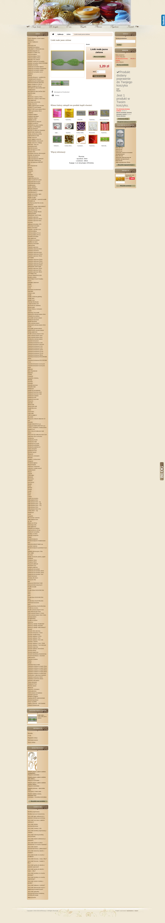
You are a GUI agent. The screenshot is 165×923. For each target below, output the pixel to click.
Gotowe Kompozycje (33, 705)
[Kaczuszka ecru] (104, 113)
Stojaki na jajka (32, 197)
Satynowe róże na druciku (35, 436)
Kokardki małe (32, 386)
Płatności (98, 28)
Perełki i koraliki (32, 586)
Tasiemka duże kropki (34, 664)
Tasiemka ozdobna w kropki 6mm (37, 673)
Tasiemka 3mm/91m (33, 250)
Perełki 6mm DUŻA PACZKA (35, 597)
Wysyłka (83, 28)
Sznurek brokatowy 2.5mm (35, 632)
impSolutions (130, 910)
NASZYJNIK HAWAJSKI (34, 132)
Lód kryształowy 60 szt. (34, 234)
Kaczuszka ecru (104, 119)
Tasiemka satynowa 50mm (35, 265)
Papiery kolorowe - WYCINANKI (36, 703)
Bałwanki (30, 372)
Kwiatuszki (31, 388)
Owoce (30, 286)
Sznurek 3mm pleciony (34, 631)
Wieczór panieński (33, 128)
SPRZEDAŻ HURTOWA (34, 215)
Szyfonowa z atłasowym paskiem (37, 675)
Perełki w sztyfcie (32, 620)
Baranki (30, 487)
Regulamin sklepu (32, 737)
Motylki (30, 484)
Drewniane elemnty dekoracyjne (36, 153)
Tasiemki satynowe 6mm (34, 220)
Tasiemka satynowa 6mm (35, 252)
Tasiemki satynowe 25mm (35, 218)
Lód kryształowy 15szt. (34, 56)
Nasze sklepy (31, 742)
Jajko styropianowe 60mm (123, 162)
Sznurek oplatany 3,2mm (34, 636)
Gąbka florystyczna (33, 178)
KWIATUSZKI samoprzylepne (36, 330)
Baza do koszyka (32, 148)
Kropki (29, 662)
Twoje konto (36, 28)
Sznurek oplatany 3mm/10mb (36, 648)
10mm (29, 588)
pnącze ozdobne (34, 775)
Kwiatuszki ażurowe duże (35, 392)
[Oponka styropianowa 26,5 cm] (69, 126)
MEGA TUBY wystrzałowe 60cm (36, 109)
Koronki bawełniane (33, 700)
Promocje (125, 170)
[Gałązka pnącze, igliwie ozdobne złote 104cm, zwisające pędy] (32, 756)
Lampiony (30, 112)
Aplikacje (30, 369)
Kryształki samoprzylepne (35, 318)
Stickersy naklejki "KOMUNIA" (36, 623)
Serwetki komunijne (33, 236)
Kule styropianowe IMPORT (35, 162)
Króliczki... (56, 145)
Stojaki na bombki (32, 195)
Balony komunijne (32, 227)
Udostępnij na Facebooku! (62, 92)
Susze (29, 280)
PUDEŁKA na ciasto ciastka (35, 125)
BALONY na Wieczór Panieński (36, 130)
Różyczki (30, 401)
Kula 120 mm (119, 155)
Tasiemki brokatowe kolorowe (36, 344)
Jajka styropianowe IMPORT (36, 158)
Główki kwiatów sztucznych (35, 141)
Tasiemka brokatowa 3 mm (35, 342)
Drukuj (57, 95)
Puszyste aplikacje (33, 563)
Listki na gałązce (32, 415)
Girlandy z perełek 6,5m (34, 229)
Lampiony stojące (32, 118)
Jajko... (57, 132)
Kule (29, 164)
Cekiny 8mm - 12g (33, 510)
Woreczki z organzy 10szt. (35, 96)
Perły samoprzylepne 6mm (35, 337)
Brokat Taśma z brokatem (35, 309)
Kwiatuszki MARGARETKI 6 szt (36, 425)
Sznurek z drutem (33, 641)
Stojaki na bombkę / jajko (34, 194)
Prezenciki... (92, 132)
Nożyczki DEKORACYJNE (35, 583)
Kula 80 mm (119, 149)
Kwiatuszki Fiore (32, 450)
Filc (29, 549)
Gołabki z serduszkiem (34, 459)
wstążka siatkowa (33, 567)
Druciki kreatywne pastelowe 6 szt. (37, 547)
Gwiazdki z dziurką (33, 378)
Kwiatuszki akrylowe (33, 319)
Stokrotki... (104, 145)
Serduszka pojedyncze (34, 447)
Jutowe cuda (31, 293)
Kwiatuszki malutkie (33, 395)
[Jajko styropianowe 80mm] (57, 126)
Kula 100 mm (119, 147)
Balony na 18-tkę (32, 523)
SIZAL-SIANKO (32, 187)
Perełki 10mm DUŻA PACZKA (36, 590)
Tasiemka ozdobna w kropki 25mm (37, 670)
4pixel (136, 910)
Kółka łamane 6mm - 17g (34, 505)
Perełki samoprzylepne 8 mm (36, 333)
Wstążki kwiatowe (33, 188)
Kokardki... (80, 119)
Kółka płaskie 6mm (33, 519)
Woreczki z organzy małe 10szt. (36, 98)
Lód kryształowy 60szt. (34, 57)
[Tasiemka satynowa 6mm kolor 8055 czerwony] (92, 139)
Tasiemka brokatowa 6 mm (35, 346)
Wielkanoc (30, 204)
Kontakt (130, 28)
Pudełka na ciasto (32, 242)
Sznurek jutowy (32, 650)
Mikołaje (30, 379)
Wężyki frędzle (32, 464)
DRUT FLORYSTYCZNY (35, 180)
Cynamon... (80, 145)
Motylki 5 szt (31, 429)
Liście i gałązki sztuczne (34, 139)
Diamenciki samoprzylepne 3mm (37, 325)
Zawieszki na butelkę (33, 532)
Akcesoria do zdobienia (34, 305)
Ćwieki (29, 310)
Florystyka (31, 176)
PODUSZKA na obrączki (34, 121)
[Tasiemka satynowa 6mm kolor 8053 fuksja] (57, 113)
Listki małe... (41, 715)
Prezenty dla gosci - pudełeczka (36, 77)
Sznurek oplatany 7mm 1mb (35, 639)
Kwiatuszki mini (32, 397)
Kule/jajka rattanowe (33, 282)
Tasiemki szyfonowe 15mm (35, 677)
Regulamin (114, 28)
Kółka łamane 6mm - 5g (34, 502)
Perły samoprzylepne (33, 323)
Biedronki (30, 477)
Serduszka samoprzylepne (35, 339)
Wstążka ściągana (33, 696)
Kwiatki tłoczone (32, 408)
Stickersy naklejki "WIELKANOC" (37, 206)
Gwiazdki (30, 171)
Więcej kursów (32, 897)
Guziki (29, 326)
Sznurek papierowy (33, 652)
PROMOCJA (31, 201)
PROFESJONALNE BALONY (36, 82)
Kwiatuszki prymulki (33, 399)
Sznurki (30, 629)
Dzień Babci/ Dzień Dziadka (35, 279)
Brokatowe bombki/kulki (34, 289)
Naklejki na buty (32, 119)
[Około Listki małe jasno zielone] (32, 718)
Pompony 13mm (32, 560)
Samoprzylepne (32, 617)
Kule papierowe (32, 100)
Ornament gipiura (32, 463)
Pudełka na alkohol (33, 123)
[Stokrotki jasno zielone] (104, 139)
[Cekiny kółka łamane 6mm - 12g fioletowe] (81, 126)
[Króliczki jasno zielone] (57, 139)
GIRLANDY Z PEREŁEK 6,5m (36, 49)
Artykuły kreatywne (33, 535)
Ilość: (94, 71)
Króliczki (30, 480)
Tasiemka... (57, 119)
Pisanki (30, 489)
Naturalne (30, 291)
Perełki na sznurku (33, 608)
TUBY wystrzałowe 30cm (35, 111)
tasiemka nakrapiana (33, 680)
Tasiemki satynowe (33, 217)
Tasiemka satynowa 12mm (35, 254)
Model (88, 44)
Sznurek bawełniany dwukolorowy (37, 654)
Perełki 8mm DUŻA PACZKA (35, 601)
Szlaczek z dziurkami (34, 466)
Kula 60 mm (119, 151)
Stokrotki (30, 402)
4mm (29, 593)
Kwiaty (29, 284)
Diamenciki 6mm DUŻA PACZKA (36, 606)
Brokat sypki (31, 307)
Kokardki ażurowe (33, 385)
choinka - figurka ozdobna (37, 797)
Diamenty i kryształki (33, 312)
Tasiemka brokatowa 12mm (35, 349)
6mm (29, 595)
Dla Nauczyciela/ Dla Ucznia (35, 203)
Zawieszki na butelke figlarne (36, 66)
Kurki (29, 494)
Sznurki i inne (31, 151)
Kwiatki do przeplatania (34, 390)
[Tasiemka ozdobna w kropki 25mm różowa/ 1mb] (92, 113)
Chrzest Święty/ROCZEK (35, 275)
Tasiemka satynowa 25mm (35, 259)
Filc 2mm (30, 555)
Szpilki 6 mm (31, 300)
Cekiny (30, 496)
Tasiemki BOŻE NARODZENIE (36, 698)
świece (30, 95)
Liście (29, 287)
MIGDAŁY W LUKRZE (34, 59)
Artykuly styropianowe (34, 155)
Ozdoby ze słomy (32, 533)
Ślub (29, 43)
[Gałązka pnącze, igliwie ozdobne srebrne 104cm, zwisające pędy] (32, 765)
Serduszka (31, 438)
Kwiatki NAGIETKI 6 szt (34, 424)
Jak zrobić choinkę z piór (35, 828)
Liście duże (31, 411)
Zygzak (30, 473)
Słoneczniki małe (32, 406)
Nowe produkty (38, 748)
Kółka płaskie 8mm (33, 500)
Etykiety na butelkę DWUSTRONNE (37, 63)
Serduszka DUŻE (32, 440)
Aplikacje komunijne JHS (34, 224)
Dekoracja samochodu (34, 102)
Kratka (29, 661)
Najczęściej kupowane (125, 125)
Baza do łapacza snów (34, 149)
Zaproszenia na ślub (33, 135)
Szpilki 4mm (31, 298)
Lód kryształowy (32, 54)
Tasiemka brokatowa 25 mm (35, 351)
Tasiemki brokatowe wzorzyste (36, 364)
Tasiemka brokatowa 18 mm (35, 353)
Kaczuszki (31, 479)
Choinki (30, 374)
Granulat (30, 174)
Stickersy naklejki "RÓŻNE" (35, 625)
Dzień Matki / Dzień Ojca (34, 208)
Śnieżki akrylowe (32, 576)
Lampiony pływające (33, 116)
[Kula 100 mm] (120, 133)
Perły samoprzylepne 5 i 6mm (36, 613)
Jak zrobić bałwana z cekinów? (36, 885)
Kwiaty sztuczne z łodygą (35, 142)
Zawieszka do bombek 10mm (36, 570)
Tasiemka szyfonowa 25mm (35, 678)
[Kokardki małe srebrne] (81, 113)
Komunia (30, 222)
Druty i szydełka (32, 701)
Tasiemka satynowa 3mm (35, 249)
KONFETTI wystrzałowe (34, 107)
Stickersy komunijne (33, 243)
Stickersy (30, 622)
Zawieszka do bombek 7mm (35, 574)
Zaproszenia (31, 245)
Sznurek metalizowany (34, 634)
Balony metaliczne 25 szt (34, 86)
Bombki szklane (32, 277)
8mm (29, 599)
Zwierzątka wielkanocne (34, 160)
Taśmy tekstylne (32, 448)
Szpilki (29, 295)
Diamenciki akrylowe (33, 602)
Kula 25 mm (119, 160)
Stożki (29, 172)
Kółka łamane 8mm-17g (34, 509)
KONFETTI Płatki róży (34, 52)
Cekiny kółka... (80, 132)
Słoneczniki (31, 404)
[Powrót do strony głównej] (53, 34)
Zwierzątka (31, 475)
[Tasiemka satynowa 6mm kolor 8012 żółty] (69, 113)
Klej (29, 581)
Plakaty (30, 75)
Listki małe (31, 413)
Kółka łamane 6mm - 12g (34, 503)
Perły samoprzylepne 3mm (35, 335)
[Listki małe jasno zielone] (55, 83)
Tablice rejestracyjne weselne (36, 105)
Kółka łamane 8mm (33, 507)
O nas (68, 28)
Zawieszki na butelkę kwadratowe (37, 68)
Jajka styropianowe (33, 157)
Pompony (30, 558)
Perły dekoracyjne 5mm (34, 611)
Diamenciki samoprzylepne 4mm (37, 314)
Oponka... (68, 132)
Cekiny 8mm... (69, 145)
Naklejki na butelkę (33, 65)
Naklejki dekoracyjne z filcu (35, 551)
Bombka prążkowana (33, 811)
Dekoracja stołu (32, 524)
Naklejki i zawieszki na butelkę (36, 61)
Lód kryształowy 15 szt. (34, 233)
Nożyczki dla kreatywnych (35, 585)
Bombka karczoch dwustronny (36, 814)
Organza (30, 73)
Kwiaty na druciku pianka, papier (36, 556)
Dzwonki (30, 169)
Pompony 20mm (32, 562)
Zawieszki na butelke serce (35, 72)
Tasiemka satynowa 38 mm (35, 263)
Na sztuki (30, 417)
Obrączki (30, 461)
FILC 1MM (31, 553)
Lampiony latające (33, 114)
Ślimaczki (30, 454)
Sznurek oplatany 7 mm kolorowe (37, 645)
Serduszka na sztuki (33, 443)
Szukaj (119, 44)
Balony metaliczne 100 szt (35, 84)
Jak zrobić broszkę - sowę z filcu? (37, 858)
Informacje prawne (33, 740)
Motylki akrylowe (32, 321)
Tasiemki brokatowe (33, 341)
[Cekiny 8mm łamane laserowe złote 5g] (69, 139)
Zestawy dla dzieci (33, 578)
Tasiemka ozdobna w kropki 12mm (37, 666)
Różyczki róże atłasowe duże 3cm (37, 434)
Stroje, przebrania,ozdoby (35, 134)
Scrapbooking (31, 618)
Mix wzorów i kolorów (34, 517)
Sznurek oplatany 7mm (34, 638)
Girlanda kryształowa (33, 47)
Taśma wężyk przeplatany (35, 693)
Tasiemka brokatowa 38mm (35, 355)
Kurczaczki (31, 482)
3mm (29, 592)
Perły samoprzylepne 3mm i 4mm (37, 615)
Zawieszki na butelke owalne (35, 70)
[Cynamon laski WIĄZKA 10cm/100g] (81, 139)
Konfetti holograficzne (34, 50)
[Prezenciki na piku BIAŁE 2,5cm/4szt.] (92, 126)
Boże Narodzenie (32, 165)
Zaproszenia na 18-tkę (34, 530)
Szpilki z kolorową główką (35, 296)
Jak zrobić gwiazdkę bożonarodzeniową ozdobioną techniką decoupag (36, 893)
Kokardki (30, 383)
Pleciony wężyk (32, 452)
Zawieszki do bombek (34, 569)
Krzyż (29, 493)
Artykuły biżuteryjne (33, 302)
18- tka (30, 521)
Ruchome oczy (32, 565)
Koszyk (53, 28)
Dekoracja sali (32, 45)
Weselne (30, 457)
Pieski (29, 486)
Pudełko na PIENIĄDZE (34, 127)
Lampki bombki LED (33, 303)
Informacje (37, 728)
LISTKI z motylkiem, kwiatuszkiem (37, 427)
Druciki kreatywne (33, 539)
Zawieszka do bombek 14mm (36, 572)
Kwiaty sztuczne (32, 104)
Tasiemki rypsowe (33, 694)
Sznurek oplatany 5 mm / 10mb (36, 643)
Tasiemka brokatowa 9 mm (35, 348)
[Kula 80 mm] (120, 142)
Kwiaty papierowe (32, 332)
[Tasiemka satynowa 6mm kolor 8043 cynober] (104, 126)
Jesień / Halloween (33, 42)
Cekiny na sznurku (33, 498)
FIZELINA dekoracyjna (34, 181)
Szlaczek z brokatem (33, 456)
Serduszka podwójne (33, 445)
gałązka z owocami (34, 791)
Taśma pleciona (32, 691)
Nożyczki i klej (32, 579)
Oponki (30, 167)
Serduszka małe (32, 441)
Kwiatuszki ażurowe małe (35, 394)
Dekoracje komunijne (33, 226)
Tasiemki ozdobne (33, 659)
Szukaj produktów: (121, 38)
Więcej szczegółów (99, 56)
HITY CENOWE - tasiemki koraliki (37, 199)
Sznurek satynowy (33, 647)
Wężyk (30, 471)
